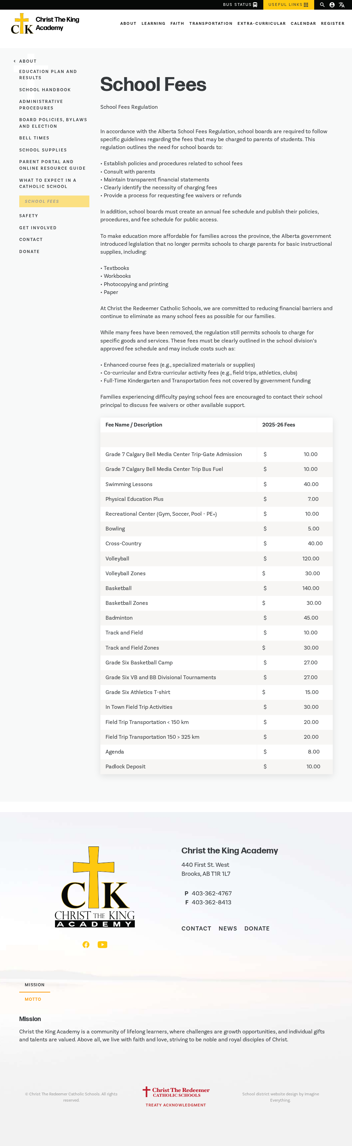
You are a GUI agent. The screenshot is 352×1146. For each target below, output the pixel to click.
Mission (35, 985)
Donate (29, 251)
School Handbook (45, 90)
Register (333, 23)
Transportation (211, 23)
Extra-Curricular (262, 23)
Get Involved (38, 228)
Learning (154, 23)
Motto (33, 999)
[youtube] (102, 946)
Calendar (303, 23)
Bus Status (240, 5)
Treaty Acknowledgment (176, 1105)
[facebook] (86, 946)
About (128, 23)
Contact (31, 239)
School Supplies (43, 150)
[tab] (34, 985)
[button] (288, 5)
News (228, 929)
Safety (28, 216)
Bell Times (34, 138)
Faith (177, 23)
